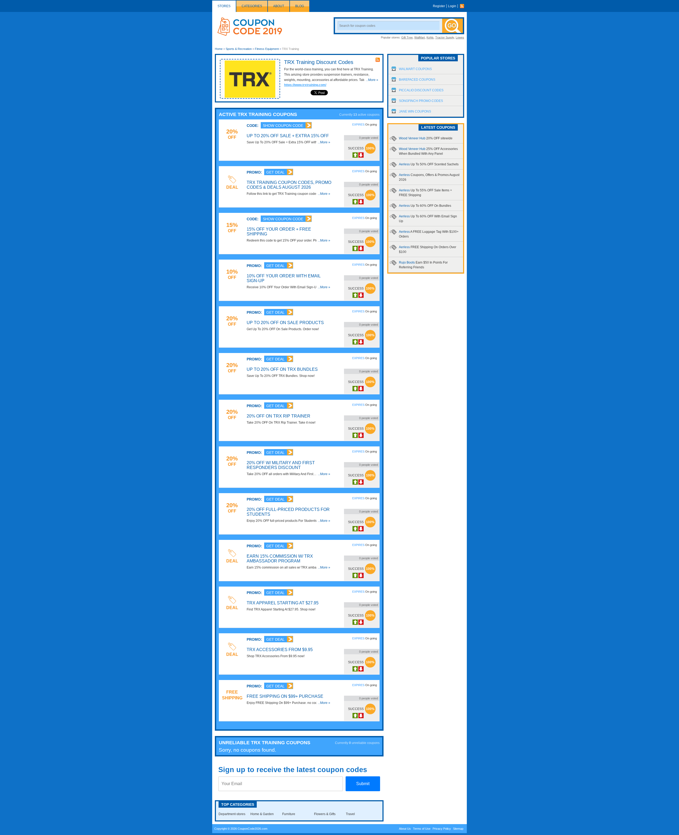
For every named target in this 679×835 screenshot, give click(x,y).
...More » (372, 80)
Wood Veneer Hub (425, 138)
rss (378, 60)
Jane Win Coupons (415, 111)
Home (219, 48)
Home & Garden (262, 814)
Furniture (288, 814)
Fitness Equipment (267, 48)
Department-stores (232, 814)
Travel (350, 814)
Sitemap (458, 828)
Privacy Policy (442, 828)
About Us (405, 828)
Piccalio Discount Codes (421, 90)
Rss (463, 6)
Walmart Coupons (415, 69)
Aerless (429, 164)
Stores (223, 6)
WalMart (419, 37)
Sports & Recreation (239, 48)
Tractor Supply (444, 37)
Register (439, 6)
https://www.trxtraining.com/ (305, 85)
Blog (299, 6)
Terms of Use (421, 828)
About (278, 6)
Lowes (460, 37)
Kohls (430, 37)
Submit (362, 783)
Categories (252, 6)
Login (452, 6)
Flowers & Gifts (325, 814)
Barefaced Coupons (417, 79)
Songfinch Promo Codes (421, 101)
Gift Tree (407, 37)
